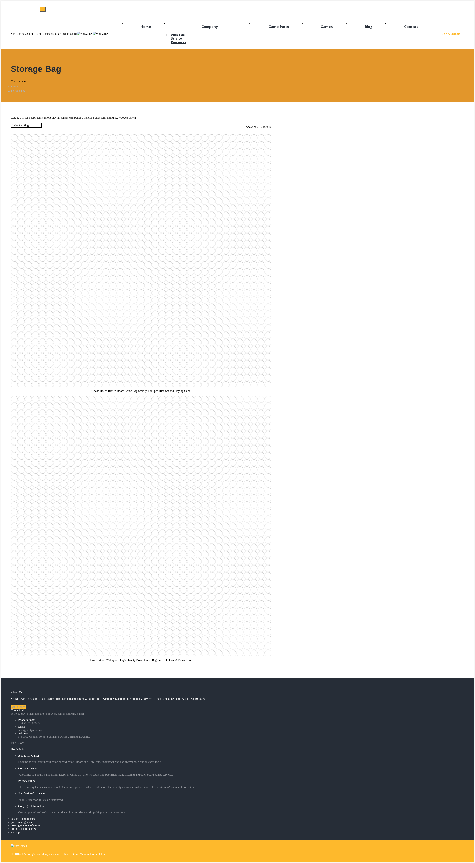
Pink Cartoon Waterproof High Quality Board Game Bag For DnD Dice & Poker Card (141, 660)
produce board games (23, 828)
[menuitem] (146, 26)
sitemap (15, 832)
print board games (21, 822)
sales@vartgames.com (51, 4)
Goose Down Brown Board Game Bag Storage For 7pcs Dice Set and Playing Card (140, 391)
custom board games (23, 818)
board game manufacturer (26, 825)
